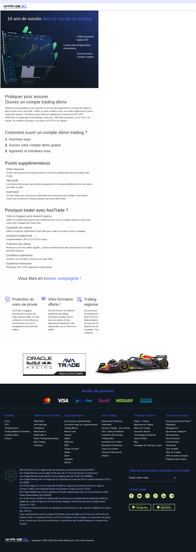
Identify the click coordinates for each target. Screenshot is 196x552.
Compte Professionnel (112, 452)
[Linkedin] (163, 495)
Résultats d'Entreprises (112, 445)
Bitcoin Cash (70, 431)
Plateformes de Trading (47, 415)
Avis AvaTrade (172, 442)
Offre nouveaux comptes (177, 455)
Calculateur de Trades (112, 442)
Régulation (171, 424)
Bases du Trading (142, 428)
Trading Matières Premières (17, 431)
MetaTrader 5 (40, 435)
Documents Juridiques (176, 431)
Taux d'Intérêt (172, 449)
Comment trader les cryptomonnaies (81, 424)
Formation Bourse (142, 431)
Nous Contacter (173, 438)
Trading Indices (12, 435)
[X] (155, 495)
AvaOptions (39, 428)
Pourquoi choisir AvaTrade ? (178, 421)
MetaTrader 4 (40, 431)
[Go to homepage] (15, 7)
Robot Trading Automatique (46, 438)
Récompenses (172, 435)
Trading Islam (108, 438)
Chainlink (68, 459)
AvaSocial (38, 445)
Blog (136, 442)
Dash (66, 455)
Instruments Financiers (112, 421)
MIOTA (67, 462)
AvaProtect (106, 424)
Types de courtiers (110, 449)
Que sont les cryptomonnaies (77, 421)
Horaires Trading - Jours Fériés (116, 428)
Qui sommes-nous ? (177, 415)
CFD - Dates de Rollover (113, 431)
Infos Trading (109, 415)
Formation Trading (144, 415)
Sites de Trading (173, 452)
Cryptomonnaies (73, 415)
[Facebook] (131, 495)
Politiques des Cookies (176, 459)
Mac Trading (39, 442)
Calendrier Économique (112, 435)
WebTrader (39, 421)
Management (172, 428)
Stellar (67, 438)
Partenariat (171, 445)
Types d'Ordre (140, 438)
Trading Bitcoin (71, 428)
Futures (8, 438)
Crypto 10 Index (71, 449)
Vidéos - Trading (141, 421)
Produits (9, 415)
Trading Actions (12, 428)
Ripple (67, 452)
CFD (7, 424)
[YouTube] (139, 495)
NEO (66, 445)
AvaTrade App (40, 424)
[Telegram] (171, 495)
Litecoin (67, 435)
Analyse (105, 455)
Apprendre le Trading (143, 424)
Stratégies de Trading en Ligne (148, 445)
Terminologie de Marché (145, 435)
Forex (7, 421)
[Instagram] (147, 495)
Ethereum (68, 442)
